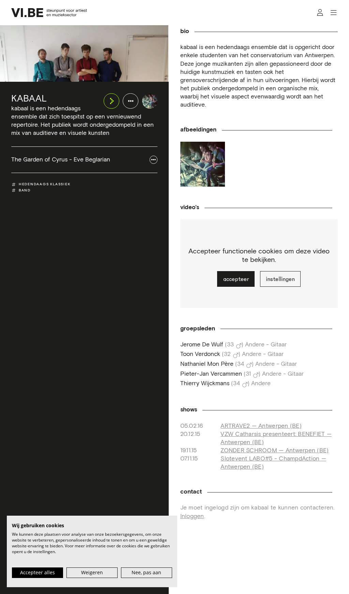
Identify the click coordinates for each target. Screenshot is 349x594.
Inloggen (192, 516)
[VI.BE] (49, 12)
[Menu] (333, 13)
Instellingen (280, 279)
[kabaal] (150, 101)
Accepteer (236, 279)
